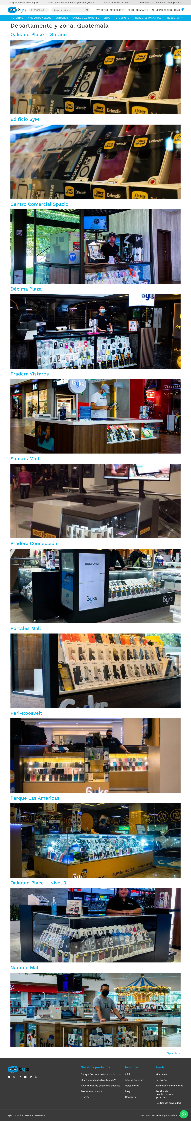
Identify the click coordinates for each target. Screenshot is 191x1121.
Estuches (62, 18)
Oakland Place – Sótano (38, 34)
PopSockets (122, 18)
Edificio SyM (24, 119)
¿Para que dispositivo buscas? (98, 1080)
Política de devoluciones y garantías (164, 1094)
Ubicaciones (117, 10)
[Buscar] (88, 10)
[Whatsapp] (36, 1077)
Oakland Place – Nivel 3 (38, 883)
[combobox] (68, 10)
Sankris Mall (24, 458)
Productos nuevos (39, 18)
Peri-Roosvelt (26, 713)
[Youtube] (25, 1077)
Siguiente (174, 1053)
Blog (131, 10)
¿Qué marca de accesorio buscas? (100, 1085)
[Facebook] (9, 1077)
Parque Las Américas (34, 798)
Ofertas (18, 18)
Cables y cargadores (85, 18)
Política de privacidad (168, 1102)
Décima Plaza (26, 289)
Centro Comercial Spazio (39, 204)
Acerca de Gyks (134, 1080)
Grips (107, 18)
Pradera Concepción (33, 543)
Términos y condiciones (169, 1085)
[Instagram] (14, 1077)
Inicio (128, 1074)
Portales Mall (25, 628)
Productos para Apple (147, 18)
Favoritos (102, 10)
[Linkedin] (31, 1077)
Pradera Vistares (29, 374)
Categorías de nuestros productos (101, 1074)
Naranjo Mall (25, 967)
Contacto (142, 10)
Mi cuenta (161, 1074)
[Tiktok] (20, 1077)
